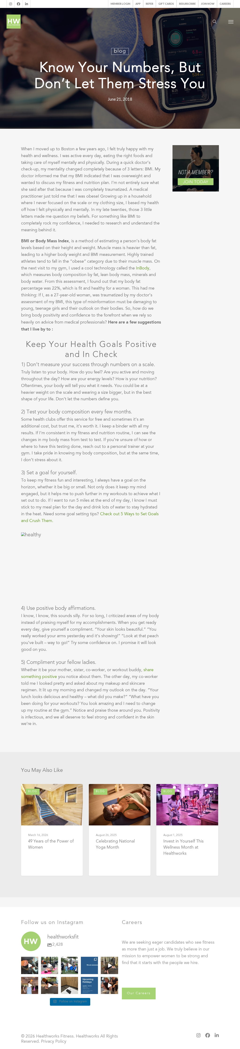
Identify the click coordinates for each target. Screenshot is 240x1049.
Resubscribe (187, 3)
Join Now (207, 3)
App (138, 3)
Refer (149, 3)
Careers (225, 3)
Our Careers (138, 993)
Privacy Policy (53, 1042)
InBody (142, 268)
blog (120, 51)
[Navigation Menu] (230, 21)
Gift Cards (166, 3)
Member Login (120, 3)
